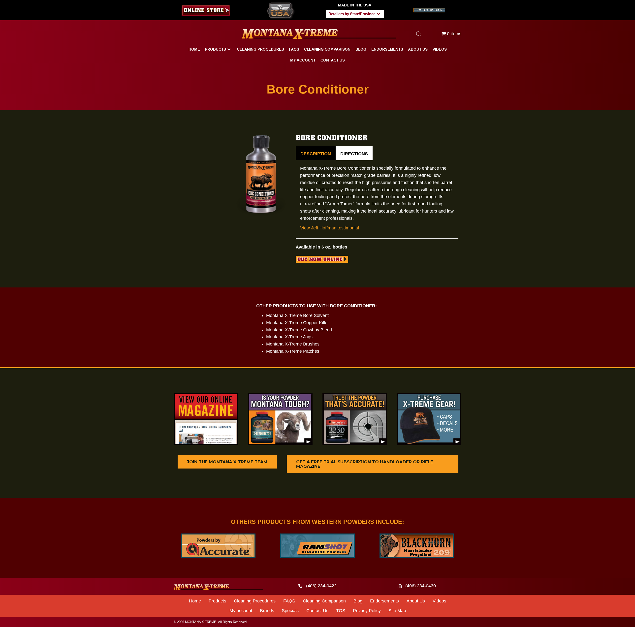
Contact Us (317, 610)
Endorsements (384, 600)
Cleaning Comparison (324, 600)
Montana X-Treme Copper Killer (297, 322)
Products (217, 600)
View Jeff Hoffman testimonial (329, 227)
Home (195, 600)
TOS (340, 610)
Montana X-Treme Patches (292, 351)
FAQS (289, 600)
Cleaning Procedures (255, 600)
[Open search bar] (418, 33)
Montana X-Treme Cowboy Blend (299, 329)
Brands (267, 610)
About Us (416, 600)
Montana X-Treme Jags (289, 336)
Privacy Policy (367, 610)
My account (240, 610)
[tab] (316, 153)
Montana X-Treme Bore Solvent (297, 315)
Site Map (397, 610)
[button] (378, 14)
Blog (357, 600)
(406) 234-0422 (321, 585)
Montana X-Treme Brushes (292, 344)
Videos (439, 600)
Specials (290, 610)
